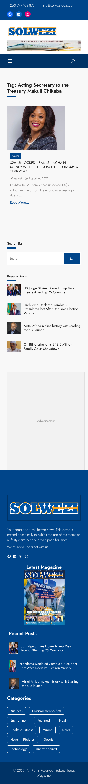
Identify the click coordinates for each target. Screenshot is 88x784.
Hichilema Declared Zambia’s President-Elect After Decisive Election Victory (51, 309)
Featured (43, 720)
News (15, 156)
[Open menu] (10, 61)
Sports (48, 739)
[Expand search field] (73, 61)
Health (63, 720)
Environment (19, 720)
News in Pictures (22, 739)
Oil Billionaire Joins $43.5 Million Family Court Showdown (48, 346)
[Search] (72, 258)
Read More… (19, 202)
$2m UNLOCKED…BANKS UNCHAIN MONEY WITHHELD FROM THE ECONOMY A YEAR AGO (44, 167)
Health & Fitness (21, 729)
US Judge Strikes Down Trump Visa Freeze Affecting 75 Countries (49, 290)
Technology (18, 749)
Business (16, 710)
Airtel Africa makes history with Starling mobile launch (52, 328)
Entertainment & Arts (46, 710)
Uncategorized (46, 749)
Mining (48, 729)
